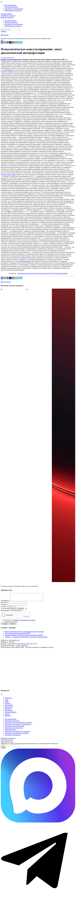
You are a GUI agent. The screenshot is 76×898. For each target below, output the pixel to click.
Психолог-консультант (8, 174)
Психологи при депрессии (14, 728)
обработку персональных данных (24, 620)
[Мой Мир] (7, 42)
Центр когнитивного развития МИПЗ (17, 633)
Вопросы (8, 715)
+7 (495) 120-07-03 (21, 645)
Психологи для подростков (14, 24)
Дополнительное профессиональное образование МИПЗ (24, 635)
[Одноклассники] (5, 42)
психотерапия (8, 70)
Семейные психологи (12, 721)
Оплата (7, 714)
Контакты (8, 708)
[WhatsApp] (16, 42)
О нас (7, 700)
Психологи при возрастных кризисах (17, 731)
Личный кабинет (6, 14)
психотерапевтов (25, 261)
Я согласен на (19, 620)
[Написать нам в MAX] (38, 822)
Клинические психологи (13, 26)
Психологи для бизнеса (12, 735)
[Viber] (13, 42)
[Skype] (18, 42)
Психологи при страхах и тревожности (18, 724)
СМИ (6, 701)
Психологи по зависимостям (14, 726)
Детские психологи (11, 22)
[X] (10, 42)
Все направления (10, 21)
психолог (15, 91)
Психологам (9, 705)
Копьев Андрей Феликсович (11, 59)
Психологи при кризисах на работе (16, 733)
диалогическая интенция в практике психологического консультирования (42, 273)
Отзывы (7, 703)
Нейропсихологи (10, 729)
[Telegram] (21, 42)
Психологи (8, 698)
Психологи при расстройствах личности (18, 722)
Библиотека (9, 707)
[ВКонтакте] (2, 42)
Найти (3, 747)
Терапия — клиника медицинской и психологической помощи (26, 637)
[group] (12, 290)
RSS (2, 40)
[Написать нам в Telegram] (38, 896)
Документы (9, 710)
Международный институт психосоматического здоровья (24, 631)
